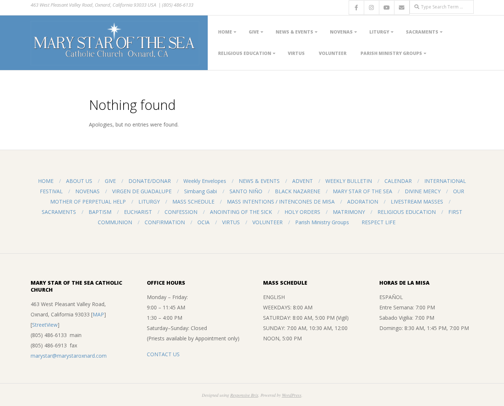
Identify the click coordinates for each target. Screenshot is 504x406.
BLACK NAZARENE (297, 191)
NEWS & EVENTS (294, 32)
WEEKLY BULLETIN (348, 180)
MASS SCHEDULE (193, 201)
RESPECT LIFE (379, 222)
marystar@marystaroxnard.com (69, 355)
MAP (98, 314)
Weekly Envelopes (204, 180)
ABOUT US (79, 180)
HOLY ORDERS (302, 211)
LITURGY (379, 32)
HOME (225, 32)
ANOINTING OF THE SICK (241, 211)
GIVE (254, 32)
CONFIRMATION (165, 222)
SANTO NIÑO (245, 191)
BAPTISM (100, 211)
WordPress (291, 395)
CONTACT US (163, 354)
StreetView (45, 324)
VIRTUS (296, 53)
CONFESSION (181, 211)
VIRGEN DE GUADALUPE (142, 191)
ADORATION (362, 201)
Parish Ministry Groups (391, 53)
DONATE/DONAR (149, 180)
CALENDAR (398, 180)
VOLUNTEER (332, 53)
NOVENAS (341, 32)
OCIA (203, 222)
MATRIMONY (349, 211)
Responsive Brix (244, 395)
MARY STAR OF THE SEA (362, 191)
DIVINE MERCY (423, 191)
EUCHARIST (138, 211)
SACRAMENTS (422, 32)
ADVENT (302, 180)
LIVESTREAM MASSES (417, 201)
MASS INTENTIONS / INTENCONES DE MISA (281, 201)
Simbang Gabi (200, 191)
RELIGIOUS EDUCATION (244, 53)
